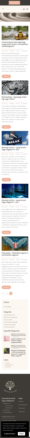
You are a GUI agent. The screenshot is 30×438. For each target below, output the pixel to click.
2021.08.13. (5, 51)
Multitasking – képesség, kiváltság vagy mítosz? (14, 98)
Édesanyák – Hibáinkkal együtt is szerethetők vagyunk (15, 254)
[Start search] (27, 9)
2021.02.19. (5, 259)
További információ (9, 433)
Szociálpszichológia (17, 49)
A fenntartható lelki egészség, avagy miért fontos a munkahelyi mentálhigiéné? (15, 44)
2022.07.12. (16, 337)
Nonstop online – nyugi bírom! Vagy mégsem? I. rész (14, 201)
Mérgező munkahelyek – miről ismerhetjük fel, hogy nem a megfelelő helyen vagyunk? (18, 353)
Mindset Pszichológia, (18, 334)
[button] (24, 9)
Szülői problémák (16, 258)
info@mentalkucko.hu (8, 416)
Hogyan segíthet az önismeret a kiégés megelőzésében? (18, 340)
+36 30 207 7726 (9, 421)
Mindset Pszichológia (7, 49)
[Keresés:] (15, 306)
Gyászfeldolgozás (8, 315)
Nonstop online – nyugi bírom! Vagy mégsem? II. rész (14, 148)
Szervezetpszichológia (17, 102)
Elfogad (21, 433)
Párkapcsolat (7, 319)
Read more (6, 76)
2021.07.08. (5, 154)
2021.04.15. (5, 206)
